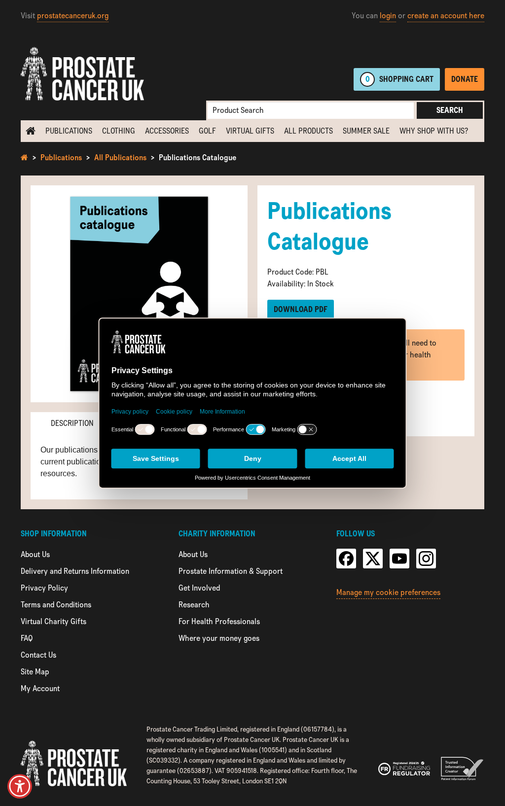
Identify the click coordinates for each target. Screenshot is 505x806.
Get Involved (199, 588)
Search (449, 110)
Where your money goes (219, 638)
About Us (35, 554)
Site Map (35, 671)
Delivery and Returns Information (75, 571)
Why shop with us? (433, 131)
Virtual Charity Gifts (53, 621)
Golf (207, 131)
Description (72, 423)
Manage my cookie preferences (388, 592)
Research (194, 604)
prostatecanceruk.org (72, 15)
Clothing (118, 131)
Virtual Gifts (250, 131)
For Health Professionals (219, 621)
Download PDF (300, 309)
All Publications (120, 157)
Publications (68, 131)
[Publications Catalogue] (139, 293)
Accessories (167, 131)
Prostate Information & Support (231, 571)
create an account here (445, 15)
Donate (464, 79)
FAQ (27, 638)
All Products (308, 131)
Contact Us (38, 655)
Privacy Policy (44, 588)
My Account (40, 688)
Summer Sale (366, 131)
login (388, 15)
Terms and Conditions (56, 604)
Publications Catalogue (197, 157)
